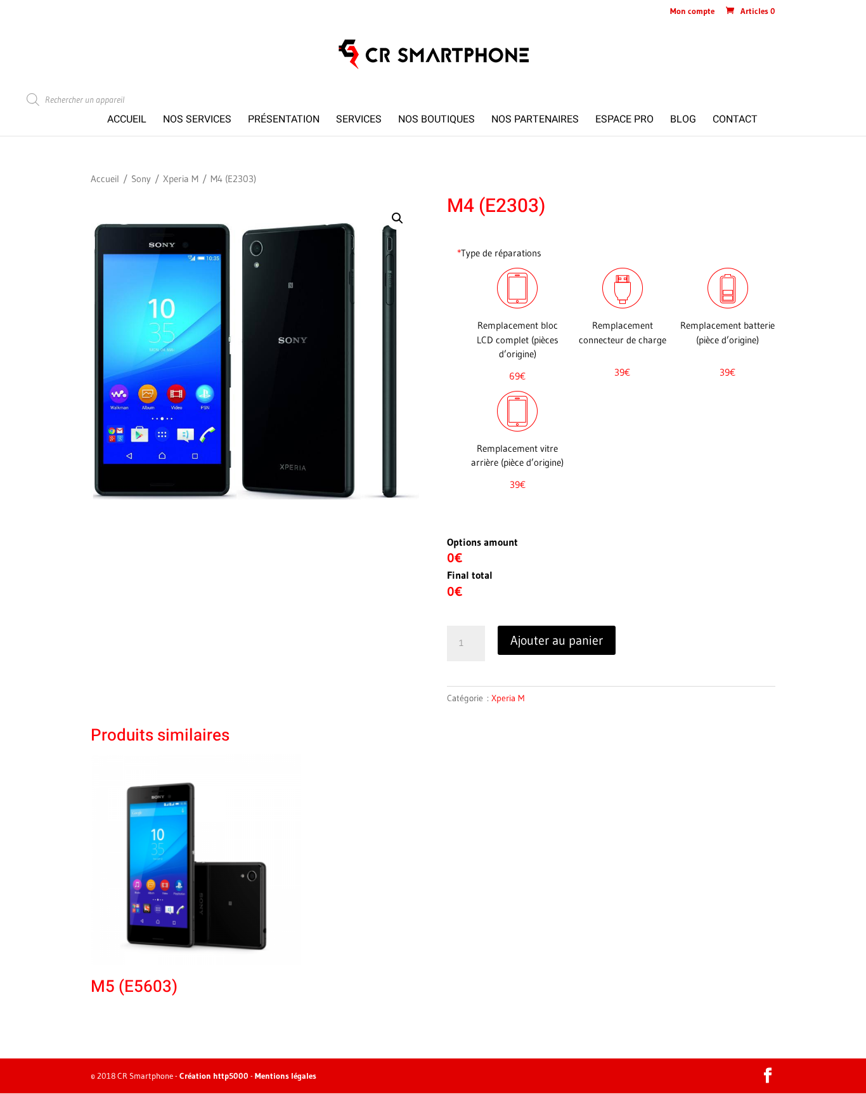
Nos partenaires (535, 121)
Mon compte (692, 11)
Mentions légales (285, 1076)
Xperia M (180, 179)
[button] (397, 218)
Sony (141, 179)
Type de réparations (499, 253)
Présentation (284, 121)
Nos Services (197, 121)
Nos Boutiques (436, 121)
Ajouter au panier (556, 640)
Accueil (126, 121)
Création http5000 (214, 1076)
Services (359, 121)
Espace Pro (624, 121)
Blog (683, 121)
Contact (735, 121)
